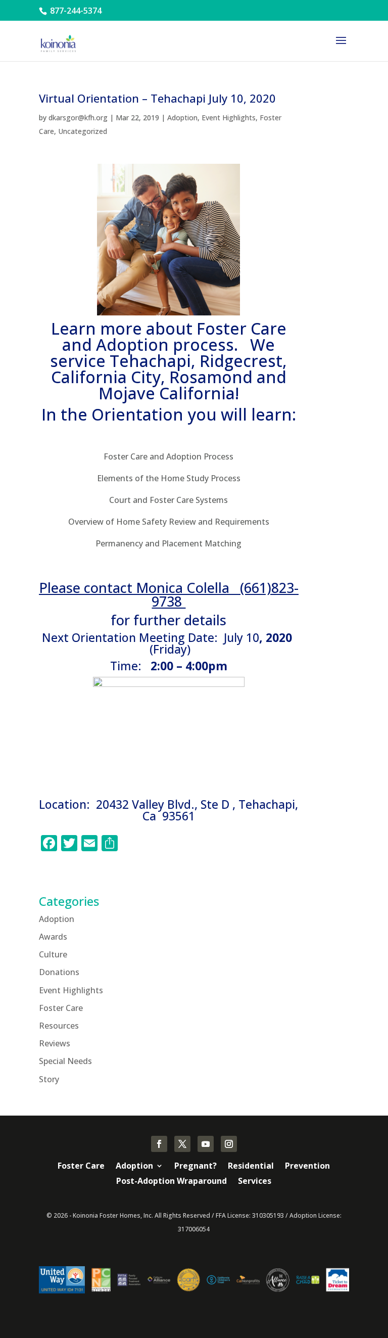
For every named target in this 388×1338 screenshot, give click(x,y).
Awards (53, 936)
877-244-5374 (75, 10)
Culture (53, 954)
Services (254, 1181)
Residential (251, 1166)
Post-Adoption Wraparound (171, 1181)
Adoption (182, 117)
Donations (59, 972)
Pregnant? (195, 1166)
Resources (59, 1025)
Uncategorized (82, 131)
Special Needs (65, 1061)
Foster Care (61, 1007)
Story (49, 1079)
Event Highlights (229, 117)
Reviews (54, 1043)
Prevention (307, 1166)
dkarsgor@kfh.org (78, 117)
